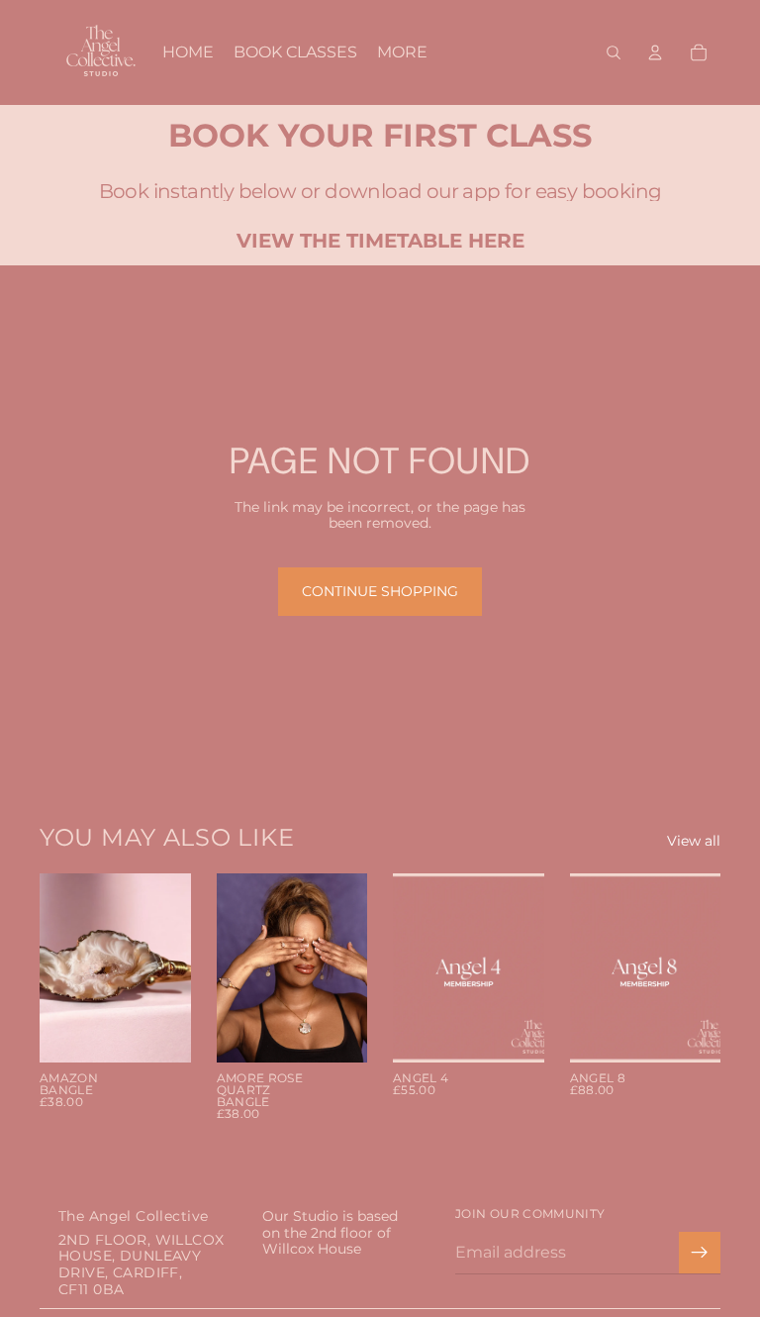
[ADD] (160, 1032)
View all (693, 841)
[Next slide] (169, 967)
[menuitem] (402, 52)
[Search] (613, 52)
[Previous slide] (61, 967)
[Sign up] (699, 1252)
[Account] (655, 52)
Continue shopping (380, 591)
